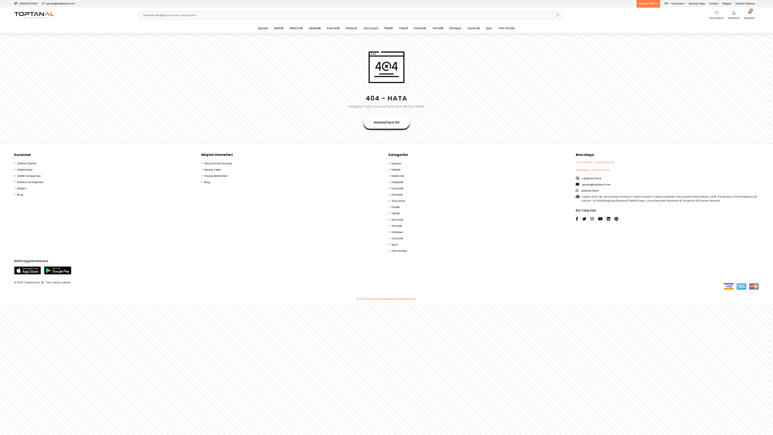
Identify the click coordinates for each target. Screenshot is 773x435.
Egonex (263, 28)
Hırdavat (352, 28)
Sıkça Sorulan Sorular (218, 163)
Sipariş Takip (697, 3)
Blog (20, 195)
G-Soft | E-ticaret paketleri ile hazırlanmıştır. (386, 299)
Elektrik (279, 28)
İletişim (727, 3)
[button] (749, 15)
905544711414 (590, 191)
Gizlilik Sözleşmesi (29, 176)
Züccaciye (371, 28)
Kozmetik (333, 28)
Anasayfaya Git (387, 122)
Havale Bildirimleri (216, 176)
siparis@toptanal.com (596, 184)
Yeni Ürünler (506, 28)
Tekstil (403, 28)
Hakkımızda (24, 170)
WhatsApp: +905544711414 (593, 170)
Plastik (388, 28)
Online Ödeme (745, 3)
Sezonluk (420, 28)
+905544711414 (591, 178)
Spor (489, 28)
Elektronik (296, 28)
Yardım (713, 3)
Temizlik (437, 28)
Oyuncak (473, 28)
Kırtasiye (455, 28)
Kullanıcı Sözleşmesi (30, 182)
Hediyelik (315, 28)
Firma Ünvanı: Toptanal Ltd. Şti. (595, 162)
